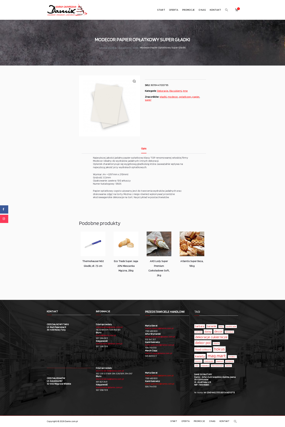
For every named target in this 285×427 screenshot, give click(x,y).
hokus (219, 348)
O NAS (202, 9)
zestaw (228, 366)
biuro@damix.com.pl (106, 335)
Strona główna (107, 47)
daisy (208, 331)
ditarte (216, 343)
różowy (205, 365)
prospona (229, 361)
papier (195, 96)
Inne (135, 47)
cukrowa (198, 332)
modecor (173, 96)
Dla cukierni (124, 47)
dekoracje (229, 332)
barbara (199, 326)
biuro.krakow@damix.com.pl (110, 370)
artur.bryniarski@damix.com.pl (160, 336)
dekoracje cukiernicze (211, 337)
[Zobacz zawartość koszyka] (236, 10)
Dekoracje (162, 90)
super (148, 99)
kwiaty (200, 356)
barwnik (211, 326)
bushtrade (231, 326)
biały (221, 326)
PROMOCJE (188, 9)
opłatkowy (185, 96)
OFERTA (173, 9)
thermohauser (217, 366)
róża (197, 365)
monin (198, 361)
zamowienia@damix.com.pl (109, 327)
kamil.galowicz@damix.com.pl (159, 345)
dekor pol (203, 342)
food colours (203, 349)
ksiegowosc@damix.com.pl (109, 343)
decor (218, 331)
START (161, 9)
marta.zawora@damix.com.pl (159, 328)
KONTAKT (215, 9)
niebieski (208, 361)
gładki (163, 96)
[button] (226, 10)
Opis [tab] (143, 148)
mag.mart (217, 355)
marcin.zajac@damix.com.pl (158, 353)
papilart (219, 361)
